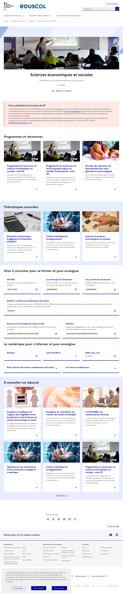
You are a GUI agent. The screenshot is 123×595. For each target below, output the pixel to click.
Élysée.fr (84, 547)
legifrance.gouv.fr (81, 576)
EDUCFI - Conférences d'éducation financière (28, 300)
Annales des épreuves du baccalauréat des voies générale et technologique (98, 168)
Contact (78, 586)
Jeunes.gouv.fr (104, 551)
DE (94, 586)
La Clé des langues (48, 551)
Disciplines (32, 21)
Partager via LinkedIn (64, 519)
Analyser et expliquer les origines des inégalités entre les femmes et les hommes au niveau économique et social (22, 416)
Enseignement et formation (13, 16)
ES (103, 586)
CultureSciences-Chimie (49, 547)
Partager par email (69, 519)
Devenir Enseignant (9, 554)
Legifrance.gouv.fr (87, 557)
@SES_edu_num (92, 352)
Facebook (110, 535)
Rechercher (117, 9)
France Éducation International (12, 547)
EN (98, 586)
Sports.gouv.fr (104, 554)
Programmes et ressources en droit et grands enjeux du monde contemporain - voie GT (61, 170)
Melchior (70, 323)
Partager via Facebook (48, 519)
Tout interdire (39, 588)
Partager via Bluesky (59, 519)
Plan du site (86, 586)
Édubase (11, 352)
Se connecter (113, 4)
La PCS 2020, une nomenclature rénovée (97, 413)
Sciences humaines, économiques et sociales (97, 238)
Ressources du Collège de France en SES (25, 323)
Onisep (24, 547)
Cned (23, 551)
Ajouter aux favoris (63, 91)
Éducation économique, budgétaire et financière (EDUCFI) (19, 239)
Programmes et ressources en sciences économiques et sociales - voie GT (22, 168)
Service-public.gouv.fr (107, 547)
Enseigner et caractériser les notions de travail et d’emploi (61, 413)
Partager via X (53, 519)
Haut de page (114, 526)
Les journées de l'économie (98, 279)
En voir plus (60, 495)
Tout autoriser (59, 588)
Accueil (6, 21)
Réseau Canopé (26, 554)
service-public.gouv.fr (98, 576)
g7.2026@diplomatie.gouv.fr (18, 123)
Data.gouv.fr (85, 551)
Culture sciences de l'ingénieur (51, 554)
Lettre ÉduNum (53, 352)
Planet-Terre (46, 557)
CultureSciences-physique (50, 560)
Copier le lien (75, 519)
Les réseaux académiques (77, 367)
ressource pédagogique (73, 111)
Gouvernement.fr (87, 554)
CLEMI (24, 557)
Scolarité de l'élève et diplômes (39, 16)
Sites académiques (27, 560)
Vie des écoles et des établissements (69, 16)
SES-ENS (11, 279)
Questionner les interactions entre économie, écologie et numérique (21, 469)
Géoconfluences (66, 561)
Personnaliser (18, 588)
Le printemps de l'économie (59, 279)
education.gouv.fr (9, 551)
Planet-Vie (64, 547)
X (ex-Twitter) (117, 535)
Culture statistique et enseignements (57, 238)
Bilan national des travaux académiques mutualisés (30, 367)
